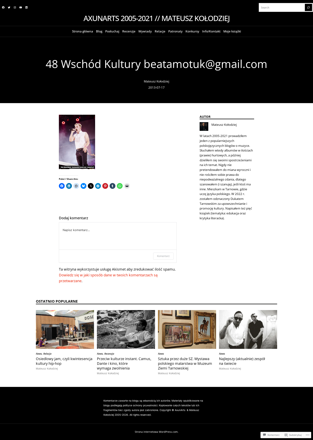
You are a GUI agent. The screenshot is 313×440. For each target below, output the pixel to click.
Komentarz (163, 256)
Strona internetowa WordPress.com (156, 431)
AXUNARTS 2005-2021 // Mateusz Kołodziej (157, 18)
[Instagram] (14, 7)
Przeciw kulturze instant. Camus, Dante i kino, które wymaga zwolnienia (124, 363)
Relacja (47, 353)
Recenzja (109, 353)
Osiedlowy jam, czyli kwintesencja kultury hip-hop (64, 361)
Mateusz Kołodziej (156, 81)
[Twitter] (9, 7)
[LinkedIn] (26, 7)
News (39, 353)
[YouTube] (20, 7)
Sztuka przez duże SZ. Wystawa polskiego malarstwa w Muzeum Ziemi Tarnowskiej (185, 363)
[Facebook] (3, 7)
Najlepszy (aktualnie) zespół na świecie (242, 361)
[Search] (308, 7)
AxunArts (180, 410)
